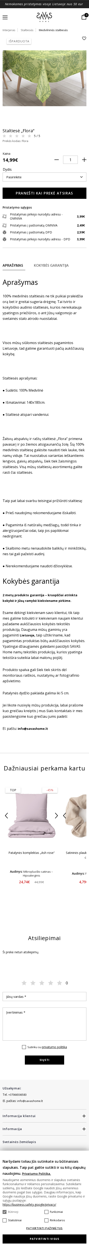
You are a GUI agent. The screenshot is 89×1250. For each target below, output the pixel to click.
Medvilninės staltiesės (53, 30)
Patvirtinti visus (44, 1239)
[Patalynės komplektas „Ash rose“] (31, 815)
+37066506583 (17, 1095)
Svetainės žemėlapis (19, 1142)
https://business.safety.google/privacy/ (29, 1204)
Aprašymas (13, 265)
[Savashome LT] (45, 17)
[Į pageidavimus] (84, 38)
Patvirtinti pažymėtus (44, 1228)
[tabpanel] (44, 78)
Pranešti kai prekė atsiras (44, 193)
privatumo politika (54, 1047)
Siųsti (44, 1060)
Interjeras (9, 30)
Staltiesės (27, 30)
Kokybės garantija (51, 265)
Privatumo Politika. (36, 1174)
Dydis (7, 169)
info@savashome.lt (30, 1101)
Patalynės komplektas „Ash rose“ (31, 853)
